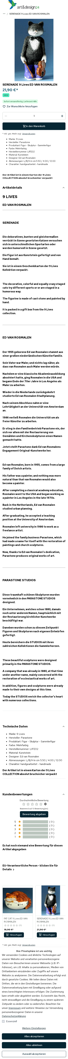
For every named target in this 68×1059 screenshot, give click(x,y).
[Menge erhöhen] (62, 116)
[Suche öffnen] (65, 5)
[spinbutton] (34, 116)
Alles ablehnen (34, 1045)
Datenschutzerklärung (14, 1016)
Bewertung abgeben (34, 814)
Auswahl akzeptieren (34, 1054)
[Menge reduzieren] (6, 116)
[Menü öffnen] (3, 5)
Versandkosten (28, 133)
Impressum (15, 1008)
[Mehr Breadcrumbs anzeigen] (4, 13)
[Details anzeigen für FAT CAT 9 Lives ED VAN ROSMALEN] (18, 900)
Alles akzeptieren (34, 1036)
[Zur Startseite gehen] (23, 5)
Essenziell (11, 1021)
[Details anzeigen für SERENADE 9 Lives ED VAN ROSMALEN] (51, 900)
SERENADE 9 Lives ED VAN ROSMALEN (50, 920)
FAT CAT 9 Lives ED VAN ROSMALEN (16, 920)
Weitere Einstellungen (34, 1028)
